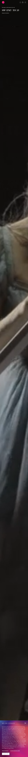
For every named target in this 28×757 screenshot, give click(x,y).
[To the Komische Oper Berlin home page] (3, 2)
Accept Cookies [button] (6, 753)
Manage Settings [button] (5, 750)
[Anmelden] (20, 2)
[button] (25, 2)
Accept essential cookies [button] (15, 750)
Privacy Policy (10, 742)
